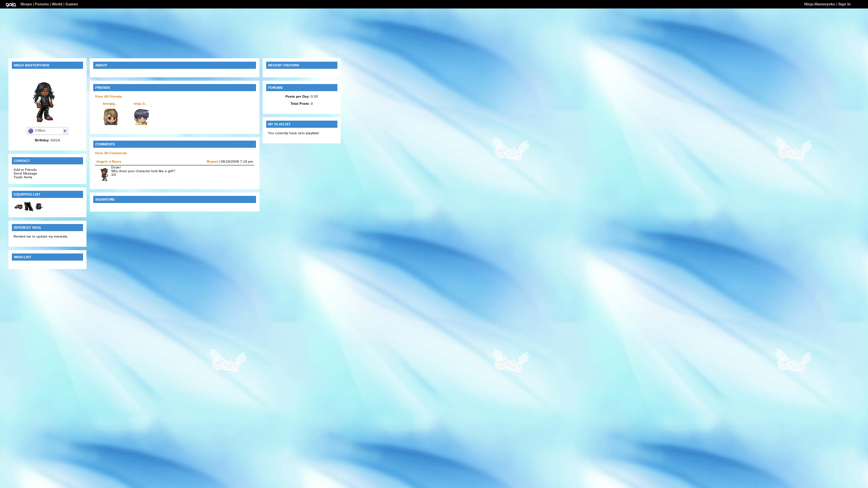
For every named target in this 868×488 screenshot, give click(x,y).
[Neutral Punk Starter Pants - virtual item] (29, 210)
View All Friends (108, 96)
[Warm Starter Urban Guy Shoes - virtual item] (19, 210)
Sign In (844, 4)
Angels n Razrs (108, 161)
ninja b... (141, 103)
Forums (42, 4)
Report (212, 161)
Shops (26, 4)
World (57, 4)
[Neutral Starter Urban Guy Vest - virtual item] (39, 210)
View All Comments (111, 153)
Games (71, 4)
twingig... (110, 103)
